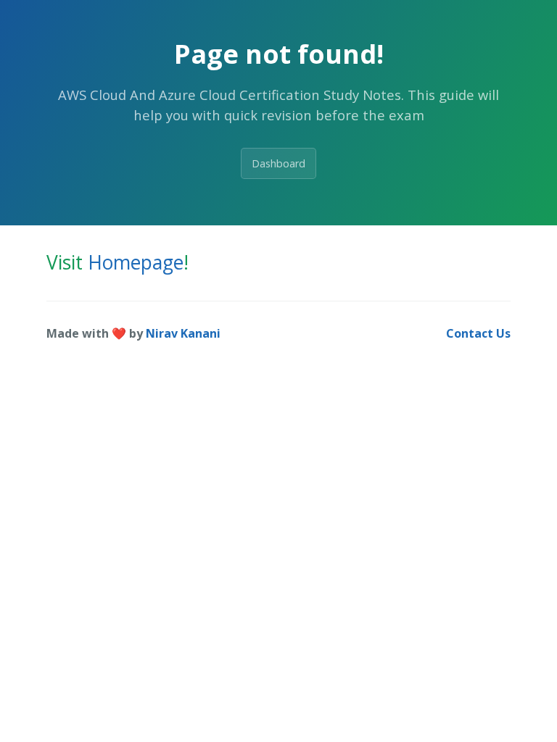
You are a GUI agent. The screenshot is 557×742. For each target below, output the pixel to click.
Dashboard (278, 163)
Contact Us (478, 333)
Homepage (135, 262)
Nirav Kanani (183, 333)
